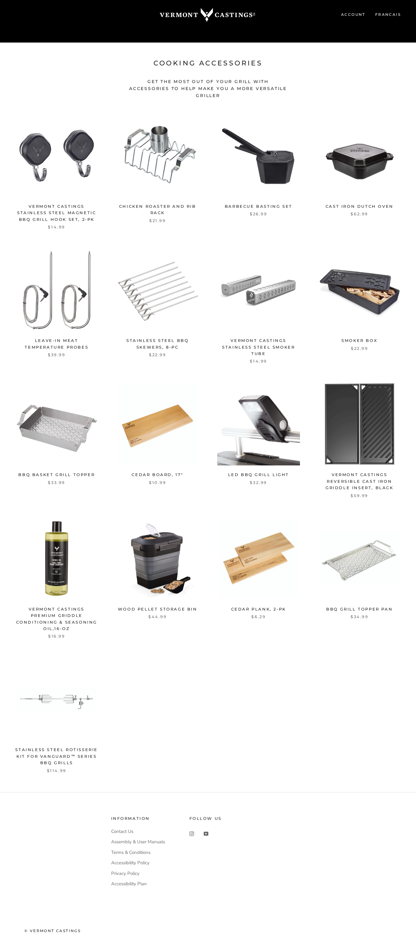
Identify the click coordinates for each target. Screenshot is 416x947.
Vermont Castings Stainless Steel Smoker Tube (258, 347)
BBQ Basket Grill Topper (56, 474)
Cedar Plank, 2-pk (258, 609)
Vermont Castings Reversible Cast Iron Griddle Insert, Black (359, 481)
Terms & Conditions (130, 852)
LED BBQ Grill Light (258, 474)
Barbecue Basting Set (258, 206)
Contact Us (122, 831)
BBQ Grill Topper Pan (359, 609)
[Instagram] (191, 833)
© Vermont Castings (52, 930)
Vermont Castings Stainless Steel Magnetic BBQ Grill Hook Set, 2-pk (56, 213)
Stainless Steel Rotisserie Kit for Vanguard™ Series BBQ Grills (56, 756)
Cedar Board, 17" (157, 474)
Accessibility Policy (130, 863)
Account (353, 14)
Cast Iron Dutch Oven (359, 206)
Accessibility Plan (129, 884)
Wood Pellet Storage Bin (157, 609)
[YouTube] (206, 833)
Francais (388, 14)
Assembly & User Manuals (138, 842)
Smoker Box (359, 340)
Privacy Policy (125, 873)
